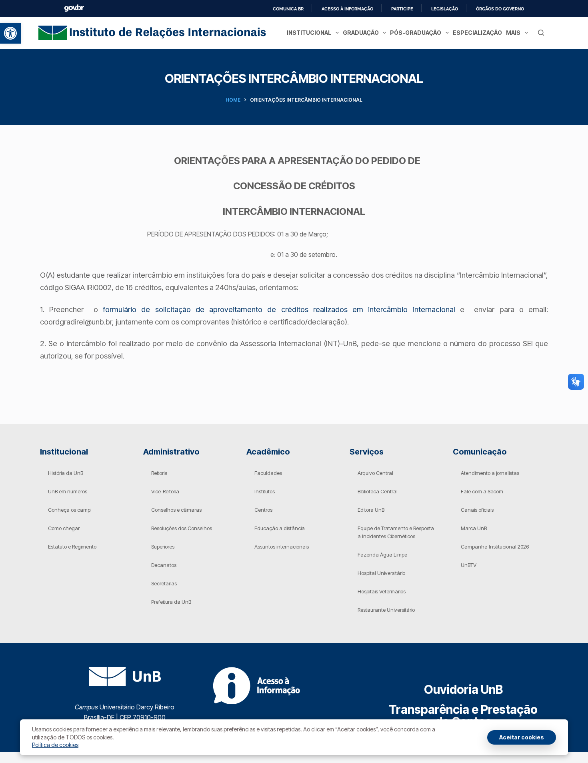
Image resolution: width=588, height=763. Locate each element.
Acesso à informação (347, 9)
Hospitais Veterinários (382, 591)
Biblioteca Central (378, 491)
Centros (263, 510)
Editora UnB (371, 510)
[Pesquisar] (541, 33)
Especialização (477, 32)
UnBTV (468, 565)
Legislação (444, 9)
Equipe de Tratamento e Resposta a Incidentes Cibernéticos (396, 532)
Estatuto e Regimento (72, 546)
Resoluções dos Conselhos (181, 528)
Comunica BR (288, 9)
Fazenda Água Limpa (383, 554)
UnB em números (67, 491)
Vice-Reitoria (165, 491)
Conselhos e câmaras (176, 510)
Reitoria (159, 473)
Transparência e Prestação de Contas (463, 715)
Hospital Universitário (381, 573)
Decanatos (163, 565)
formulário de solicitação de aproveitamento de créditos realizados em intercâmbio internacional (279, 309)
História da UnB (65, 473)
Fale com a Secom (482, 491)
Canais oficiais (477, 510)
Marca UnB (474, 528)
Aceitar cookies (521, 737)
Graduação (361, 32)
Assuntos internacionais (281, 546)
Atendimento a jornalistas (490, 473)
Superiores (162, 546)
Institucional (309, 32)
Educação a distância (279, 528)
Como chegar (64, 528)
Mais (513, 32)
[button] (10, 33)
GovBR (74, 8)
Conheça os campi (69, 510)
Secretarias (164, 583)
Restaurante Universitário (386, 610)
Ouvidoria (463, 689)
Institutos (264, 491)
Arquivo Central (375, 473)
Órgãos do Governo (500, 9)
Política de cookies (55, 744)
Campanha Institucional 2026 (495, 546)
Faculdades (268, 473)
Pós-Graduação (415, 32)
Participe (402, 9)
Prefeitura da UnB (171, 602)
